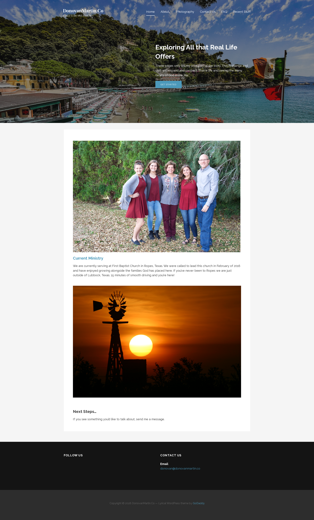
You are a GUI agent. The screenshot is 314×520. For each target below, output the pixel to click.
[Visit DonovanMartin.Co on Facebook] (66, 464)
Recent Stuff (242, 11)
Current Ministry (88, 258)
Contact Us (207, 11)
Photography (185, 11)
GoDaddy (199, 503)
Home (150, 11)
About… (165, 11)
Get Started (168, 84)
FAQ (224, 11)
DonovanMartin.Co (83, 11)
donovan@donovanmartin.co (180, 468)
